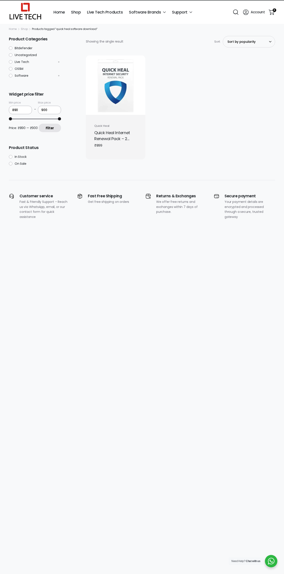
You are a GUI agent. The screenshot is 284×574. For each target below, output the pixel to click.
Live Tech (22, 61)
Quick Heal (101, 126)
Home (59, 12)
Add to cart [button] (113, 109)
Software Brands (145, 12)
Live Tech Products (105, 12)
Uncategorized (26, 55)
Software (21, 75)
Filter (50, 128)
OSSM (19, 68)
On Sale (20, 163)
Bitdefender (23, 48)
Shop (76, 12)
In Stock (21, 156)
